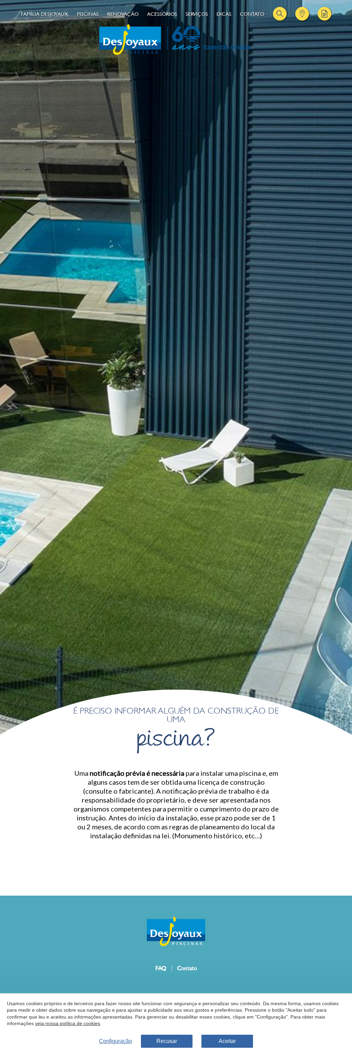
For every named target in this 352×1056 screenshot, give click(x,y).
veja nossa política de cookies (67, 1023)
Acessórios (162, 14)
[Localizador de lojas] (302, 14)
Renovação (123, 14)
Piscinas (88, 14)
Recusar (166, 1041)
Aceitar (227, 1041)
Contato (252, 14)
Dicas (224, 14)
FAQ (160, 968)
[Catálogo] (324, 14)
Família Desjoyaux (44, 14)
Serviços (197, 14)
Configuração (115, 1041)
